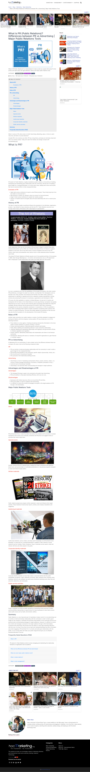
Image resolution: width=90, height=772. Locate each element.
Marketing (49, 2)
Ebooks (48, 750)
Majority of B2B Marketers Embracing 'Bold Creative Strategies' (73, 62)
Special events (17, 114)
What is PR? (14, 639)
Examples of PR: (17, 85)
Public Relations (27, 73)
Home (9, 7)
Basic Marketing (27, 7)
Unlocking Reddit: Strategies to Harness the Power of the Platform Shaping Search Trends (74, 42)
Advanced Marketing (51, 747)
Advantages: (16, 103)
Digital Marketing (50, 749)
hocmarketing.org (45, 769)
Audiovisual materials (18, 119)
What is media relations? (17, 657)
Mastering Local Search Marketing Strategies (73, 37)
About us (61, 745)
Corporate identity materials (20, 121)
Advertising (16, 98)
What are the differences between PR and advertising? (24, 648)
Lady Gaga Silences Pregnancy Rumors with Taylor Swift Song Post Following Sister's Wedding (74, 55)
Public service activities (19, 124)
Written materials (17, 116)
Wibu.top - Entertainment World (66, 747)
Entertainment (67, 2)
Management (57, 2)
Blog (14, 7)
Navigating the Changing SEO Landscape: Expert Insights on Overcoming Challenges (73, 49)
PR (14, 95)
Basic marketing (50, 745)
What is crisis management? (18, 661)
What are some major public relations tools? (22, 653)
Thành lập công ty (63, 749)
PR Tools (33, 73)
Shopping (76, 2)
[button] (55, 79)
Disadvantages (17, 106)
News (14, 111)
